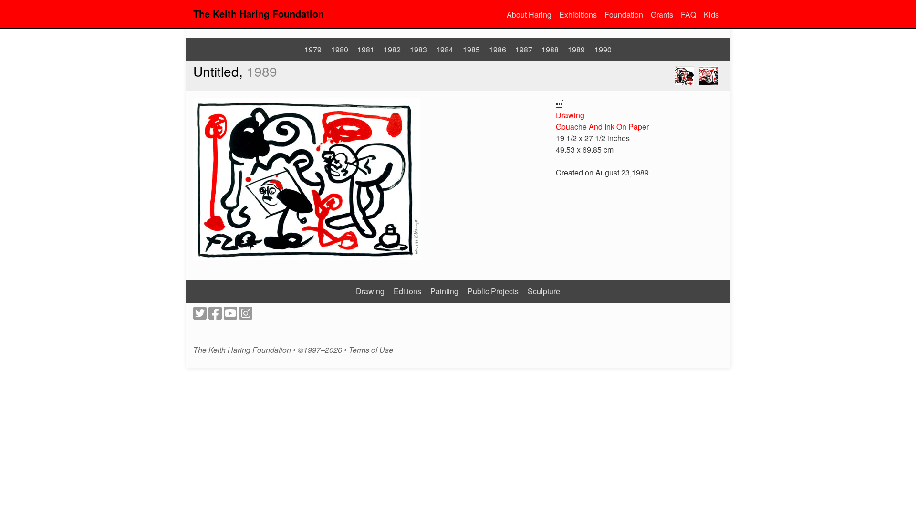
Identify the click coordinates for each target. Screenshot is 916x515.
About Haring (529, 14)
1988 (550, 49)
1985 (471, 49)
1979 (313, 49)
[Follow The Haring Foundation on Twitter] (200, 315)
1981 (366, 49)
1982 (392, 49)
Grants (662, 14)
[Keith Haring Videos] (230, 315)
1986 (497, 49)
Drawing (570, 115)
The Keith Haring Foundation (258, 14)
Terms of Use (371, 350)
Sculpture (544, 291)
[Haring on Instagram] (245, 315)
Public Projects (493, 291)
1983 (418, 49)
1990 (603, 49)
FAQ (688, 14)
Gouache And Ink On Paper (602, 126)
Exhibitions (578, 14)
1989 (576, 49)
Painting (444, 291)
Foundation (623, 14)
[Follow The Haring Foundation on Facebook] (215, 315)
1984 (444, 49)
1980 (339, 49)
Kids (711, 14)
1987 (523, 49)
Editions (407, 291)
